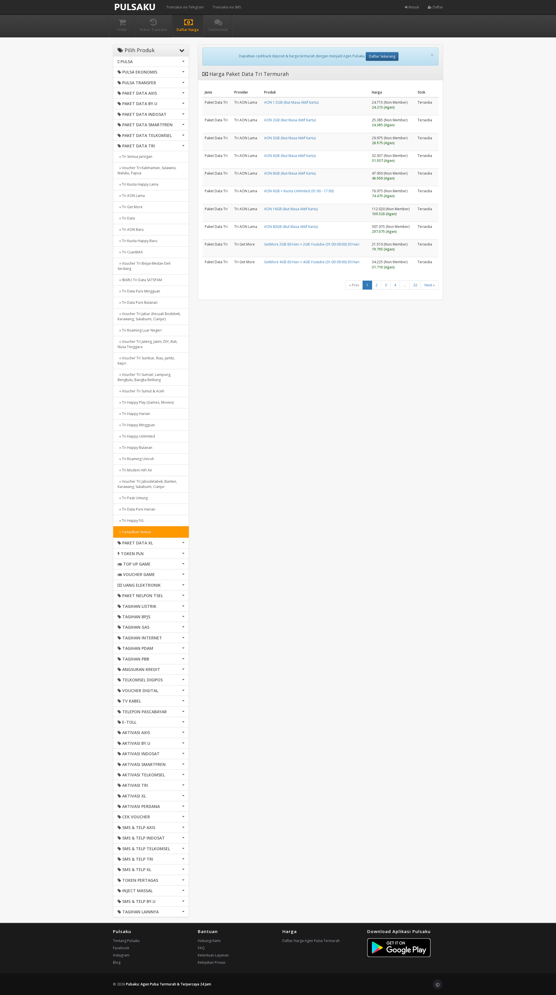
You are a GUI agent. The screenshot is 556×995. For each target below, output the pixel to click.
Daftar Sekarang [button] (382, 56)
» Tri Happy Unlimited (136, 436)
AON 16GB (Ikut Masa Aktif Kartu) (291, 208)
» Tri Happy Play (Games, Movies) (145, 402)
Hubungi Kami (209, 940)
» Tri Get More (130, 206)
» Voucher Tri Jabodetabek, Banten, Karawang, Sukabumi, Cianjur (147, 484)
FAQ (201, 947)
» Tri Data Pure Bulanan (138, 302)
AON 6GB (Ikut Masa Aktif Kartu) (290, 155)
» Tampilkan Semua (134, 531)
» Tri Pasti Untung (133, 497)
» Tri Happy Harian (134, 413)
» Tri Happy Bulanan (135, 447)
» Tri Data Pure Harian (136, 509)
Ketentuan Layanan (213, 955)
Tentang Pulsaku (126, 940)
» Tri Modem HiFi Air (135, 470)
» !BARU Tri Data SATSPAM (140, 279)
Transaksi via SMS (227, 7)
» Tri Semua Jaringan (135, 156)
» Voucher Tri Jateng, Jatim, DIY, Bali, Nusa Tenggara (148, 344)
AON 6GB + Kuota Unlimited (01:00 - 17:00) (299, 191)
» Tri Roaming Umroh (136, 458)
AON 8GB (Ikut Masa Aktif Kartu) (290, 173)
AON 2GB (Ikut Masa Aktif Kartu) (290, 120)
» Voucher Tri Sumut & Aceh (141, 391)
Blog (116, 962)
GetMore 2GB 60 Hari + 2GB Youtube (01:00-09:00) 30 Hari (311, 244)
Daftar (437, 7)
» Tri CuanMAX (130, 252)
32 (415, 285)
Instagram (121, 955)
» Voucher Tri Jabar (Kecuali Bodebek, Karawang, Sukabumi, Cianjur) (149, 316)
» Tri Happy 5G (131, 520)
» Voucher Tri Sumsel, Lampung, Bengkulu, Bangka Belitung (144, 377)
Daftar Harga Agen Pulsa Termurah (311, 940)
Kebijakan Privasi (211, 962)
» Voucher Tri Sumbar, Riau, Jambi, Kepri (146, 361)
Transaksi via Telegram (185, 7)
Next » (430, 285)
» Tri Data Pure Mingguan (139, 291)
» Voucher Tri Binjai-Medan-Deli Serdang (144, 266)
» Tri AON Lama (131, 195)
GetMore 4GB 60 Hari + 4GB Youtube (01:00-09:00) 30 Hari (311, 261)
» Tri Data (126, 218)
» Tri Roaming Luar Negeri (140, 330)
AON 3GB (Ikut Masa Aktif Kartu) (290, 138)
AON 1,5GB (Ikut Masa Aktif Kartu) (291, 102)
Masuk (413, 7)
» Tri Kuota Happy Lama (138, 184)
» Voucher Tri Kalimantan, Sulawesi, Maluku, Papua (147, 170)
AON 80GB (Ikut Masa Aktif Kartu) (291, 226)
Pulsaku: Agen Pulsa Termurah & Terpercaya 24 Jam (168, 984)
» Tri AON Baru (131, 229)
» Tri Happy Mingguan (136, 424)
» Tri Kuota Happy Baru (137, 240)
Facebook (121, 947)
